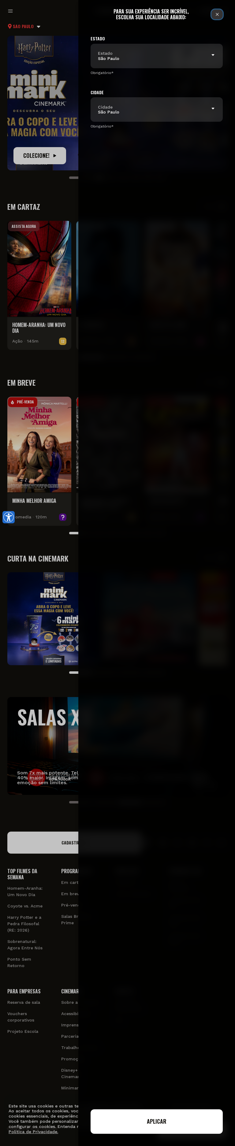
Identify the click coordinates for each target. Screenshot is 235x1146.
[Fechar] (217, 14)
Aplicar (156, 1121)
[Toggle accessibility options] (8, 517)
